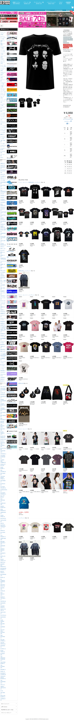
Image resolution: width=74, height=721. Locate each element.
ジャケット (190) (3, 77)
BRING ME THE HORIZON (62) (3, 444)
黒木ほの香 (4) (3, 278)
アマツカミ (9, 189)
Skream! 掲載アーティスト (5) (3, 230)
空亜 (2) (2, 274)
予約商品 (65, 41)
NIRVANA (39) (2, 588)
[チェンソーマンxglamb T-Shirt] (24, 438)
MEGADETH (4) (3, 553)
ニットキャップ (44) (3, 104)
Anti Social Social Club (11, 402)
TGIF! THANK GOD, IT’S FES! (11, 257)
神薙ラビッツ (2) (3, 268)
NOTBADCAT (9, 205)
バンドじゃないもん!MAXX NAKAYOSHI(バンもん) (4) (3, 354)
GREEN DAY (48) (3, 504)
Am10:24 (8, 220)
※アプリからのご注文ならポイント (68, 121)
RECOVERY (9, 158)
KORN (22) (3, 530)
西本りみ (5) (3, 351)
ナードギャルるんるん (11, 309)
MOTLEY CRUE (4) (2, 572)
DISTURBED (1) (3, 481)
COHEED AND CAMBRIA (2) (3, 461)
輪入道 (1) (2, 381)
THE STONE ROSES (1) (3, 663)
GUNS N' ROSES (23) (3, 507)
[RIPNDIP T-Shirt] (35, 459)
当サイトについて (5, 703)
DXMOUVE (9, 225)
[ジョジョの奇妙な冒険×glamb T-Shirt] (24, 481)
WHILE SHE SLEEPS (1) (3, 696)
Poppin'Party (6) (3, 215)
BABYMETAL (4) (3, 167)
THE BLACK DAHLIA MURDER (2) (3, 677)
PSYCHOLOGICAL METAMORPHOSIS (10, 392)
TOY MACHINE (10, 112)
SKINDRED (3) (3, 646)
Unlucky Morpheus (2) (3, 244)
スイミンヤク (9, 375)
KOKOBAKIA (9, 262)
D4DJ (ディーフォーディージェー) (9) (3, 179)
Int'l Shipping (66, 45)
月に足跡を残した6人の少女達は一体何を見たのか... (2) (3, 329)
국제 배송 (66, 47)
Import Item (9, 418)
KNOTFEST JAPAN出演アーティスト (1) (3, 526)
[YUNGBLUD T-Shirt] (35, 527)
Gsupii (8, 241)
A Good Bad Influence (11, 127)
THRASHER (9, 267)
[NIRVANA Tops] (68, 527)
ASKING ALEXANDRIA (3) (3, 401)
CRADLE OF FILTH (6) (3, 465)
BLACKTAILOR (10, 143)
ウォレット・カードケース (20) (3, 123)
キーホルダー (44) (3, 152)
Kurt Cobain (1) (3, 533)
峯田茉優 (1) (3, 370)
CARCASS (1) (3, 453)
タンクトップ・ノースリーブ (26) (3, 37)
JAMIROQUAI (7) (3, 513)
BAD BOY (9, 288)
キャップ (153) (2, 97)
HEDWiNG (9, 334)
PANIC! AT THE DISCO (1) (3, 598)
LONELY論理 (9, 339)
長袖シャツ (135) (3, 44)
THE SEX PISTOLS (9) (3, 643)
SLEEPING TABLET (11, 184)
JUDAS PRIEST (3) (3, 516)
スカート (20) (3, 91)
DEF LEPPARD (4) (3, 471)
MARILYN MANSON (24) (2, 550)
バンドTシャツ (66, 42)
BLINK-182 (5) (3, 439)
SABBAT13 (9, 215)
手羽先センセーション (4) (3, 336)
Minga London (10, 138)
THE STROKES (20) (3, 666)
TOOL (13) (3, 684)
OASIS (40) (3, 590)
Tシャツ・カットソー (67, 37)
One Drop (9, 230)
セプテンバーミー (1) (3, 319)
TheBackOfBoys (10, 345)
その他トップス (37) (3, 86)
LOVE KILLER (9, 386)
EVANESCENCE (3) (3, 490)
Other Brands (9, 423)
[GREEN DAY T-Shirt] (24, 527)
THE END (9, 246)
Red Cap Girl (9, 81)
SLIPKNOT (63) (3, 654)
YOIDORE (9, 91)
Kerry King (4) (3, 518)
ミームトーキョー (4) (3, 368)
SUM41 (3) (3, 671)
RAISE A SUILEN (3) (3, 218)
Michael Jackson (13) (3, 560)
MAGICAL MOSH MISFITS (12, 107)
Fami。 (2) (3, 188)
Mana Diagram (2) (3, 204)
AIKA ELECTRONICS (11, 293)
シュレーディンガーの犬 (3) (3, 304)
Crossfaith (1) (3, 176)
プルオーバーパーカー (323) (3, 73)
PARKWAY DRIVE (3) (3, 606)
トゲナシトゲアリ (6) (3, 342)
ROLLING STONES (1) (3, 640)
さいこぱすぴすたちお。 (11, 179)
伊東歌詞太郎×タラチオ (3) (3, 259)
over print (8, 40)
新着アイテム (16, 2)
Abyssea (8, 164)
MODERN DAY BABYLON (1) (3, 565)
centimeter (9, 148)
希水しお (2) (3, 270)
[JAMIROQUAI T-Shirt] (24, 304)
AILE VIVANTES (10, 319)
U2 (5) (2, 690)
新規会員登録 (59, 10)
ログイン (48, 10)
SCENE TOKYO (10, 45)
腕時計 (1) (2, 134)
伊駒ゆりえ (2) (3, 256)
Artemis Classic (10, 169)
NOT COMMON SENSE (11, 413)
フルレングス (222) (3, 56)
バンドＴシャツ (51, 2)
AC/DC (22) (3, 392)
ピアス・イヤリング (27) (3, 130)
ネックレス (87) (3, 110)
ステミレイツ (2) (3, 316)
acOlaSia (8, 407)
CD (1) (2, 157)
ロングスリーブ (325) (3, 47)
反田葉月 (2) (3, 325)
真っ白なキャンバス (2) (3, 365)
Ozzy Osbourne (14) (2, 594)
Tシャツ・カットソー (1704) (3, 33)
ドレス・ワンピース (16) (3, 94)
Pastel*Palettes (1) (3, 212)
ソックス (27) (3, 127)
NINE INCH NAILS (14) (3, 585)
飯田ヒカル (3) (3, 252)
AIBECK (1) (3, 163)
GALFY (8, 35)
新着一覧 (70, 10)
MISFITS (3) (3, 562)
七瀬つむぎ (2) (3, 347)
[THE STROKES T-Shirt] (68, 304)
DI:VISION (9, 329)
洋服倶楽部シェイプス (11, 283)
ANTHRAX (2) (3, 394)
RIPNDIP (8, 102)
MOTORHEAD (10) (3, 575)
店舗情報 (68, 2)
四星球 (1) (2, 309)
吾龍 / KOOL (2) (3, 288)
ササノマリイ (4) (3, 293)
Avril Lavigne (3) (3, 413)
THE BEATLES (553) (2, 426)
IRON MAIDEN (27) (3, 510)
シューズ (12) (3, 125)
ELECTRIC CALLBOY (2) (3, 487)
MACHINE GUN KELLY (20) (3, 543)
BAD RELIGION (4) (3, 419)
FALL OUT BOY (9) (3, 496)
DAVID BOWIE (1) (3, 468)
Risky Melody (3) (3, 221)
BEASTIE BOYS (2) (2, 422)
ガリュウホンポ (10, 365)
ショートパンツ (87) (3, 53)
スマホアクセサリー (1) (3, 146)
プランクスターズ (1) (3, 362)
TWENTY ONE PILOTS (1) (3, 688)
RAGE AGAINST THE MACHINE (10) (3, 622)
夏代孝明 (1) (3, 344)
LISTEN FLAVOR (10, 76)
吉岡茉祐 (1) (3, 377)
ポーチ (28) (3, 115)
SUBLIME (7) (3, 669)
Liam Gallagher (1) (3, 536)
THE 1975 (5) (3, 386)
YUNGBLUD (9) (3, 699)
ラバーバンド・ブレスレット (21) (3, 137)
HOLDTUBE (9, 428)
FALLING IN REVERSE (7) (3, 493)
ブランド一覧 (27, 2)
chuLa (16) (3, 174)
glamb (8, 50)
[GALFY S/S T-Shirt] (68, 481)
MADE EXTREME (10, 251)
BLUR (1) (2, 441)
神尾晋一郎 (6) (3, 265)
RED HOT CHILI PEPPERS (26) (3, 631)
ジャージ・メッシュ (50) (3, 50)
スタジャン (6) (3, 80)
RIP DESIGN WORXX (11, 438)
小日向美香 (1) (3, 285)
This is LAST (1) (3, 241)
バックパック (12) (3, 119)
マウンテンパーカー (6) (3, 89)
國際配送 (70, 46)
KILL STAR (9, 133)
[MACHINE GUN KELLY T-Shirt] (35, 347)
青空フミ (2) (3, 248)
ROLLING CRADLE (10, 273)
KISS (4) (2, 523)
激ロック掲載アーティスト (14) (3, 282)
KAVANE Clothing (10, 117)
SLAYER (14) (3, 648)
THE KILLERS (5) (3, 521)
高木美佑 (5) (3, 321)
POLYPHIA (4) (3, 615)
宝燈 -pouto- (9, 194)
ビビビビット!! (9, 298)
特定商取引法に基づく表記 (7, 709)
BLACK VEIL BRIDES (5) (3, 436)
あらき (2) (2, 250)
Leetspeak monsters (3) (3, 200)
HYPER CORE (10, 360)
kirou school (9, 449)
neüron (8, 236)
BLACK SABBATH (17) (2, 433)
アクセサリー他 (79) (3, 149)
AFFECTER (9, 433)
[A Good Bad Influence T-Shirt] (68, 438)
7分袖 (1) (2, 58)
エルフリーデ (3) (3, 262)
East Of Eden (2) (3, 186)
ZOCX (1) (2, 246)
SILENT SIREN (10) (3, 226)
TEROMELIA (9, 381)
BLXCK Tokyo (9, 324)
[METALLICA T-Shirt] (24, 191)
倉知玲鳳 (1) (3, 275)
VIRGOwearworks (10, 61)
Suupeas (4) (3, 311)
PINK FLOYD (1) (3, 612)
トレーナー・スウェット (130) (3, 62)
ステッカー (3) (3, 155)
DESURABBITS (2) (3, 183)
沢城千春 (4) (3, 295)
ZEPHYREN (9, 397)
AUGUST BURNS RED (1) (3, 405)
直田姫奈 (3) (3, 313)
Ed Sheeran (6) (3, 484)
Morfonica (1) (3, 207)
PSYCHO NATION (10, 66)
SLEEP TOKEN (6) (3, 651)
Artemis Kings (9, 174)
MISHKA (8, 350)
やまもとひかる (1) (3, 375)
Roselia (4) (3, 224)
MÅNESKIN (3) (3, 546)
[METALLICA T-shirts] (24, 280)
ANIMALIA (9, 370)
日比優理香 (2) (3, 359)
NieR (8, 314)
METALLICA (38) (3, 556)
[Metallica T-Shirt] (24, 213)
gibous (8, 122)
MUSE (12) (3, 577)
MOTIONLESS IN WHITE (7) (3, 569)
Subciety (8, 55)
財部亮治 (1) (3, 323)
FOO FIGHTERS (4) (3, 500)
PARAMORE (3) (3, 603)
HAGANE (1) (3, 195)
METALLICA (65, 40)
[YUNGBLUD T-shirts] (24, 548)
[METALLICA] (46, 392)
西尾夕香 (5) (3, 349)
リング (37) (3, 132)
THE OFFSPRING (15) (3, 681)
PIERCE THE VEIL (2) (3, 609)
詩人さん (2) (3, 300)
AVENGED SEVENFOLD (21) (3, 409)
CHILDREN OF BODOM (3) (3, 457)
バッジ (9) (2, 143)
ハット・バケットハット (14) (3, 101)
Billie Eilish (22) (3, 429)
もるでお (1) (3, 372)
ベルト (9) (2, 116)
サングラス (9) (3, 107)
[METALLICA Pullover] (24, 392)
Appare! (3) (3, 165)
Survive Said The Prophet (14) (3, 237)
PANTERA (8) (3, 601)
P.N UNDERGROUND (11, 71)
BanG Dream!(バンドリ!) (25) (3, 171)
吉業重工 (8, 153)
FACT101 (8, 355)
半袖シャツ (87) (3, 41)
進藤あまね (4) (3, 307)
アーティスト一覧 (39, 2)
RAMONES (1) (3, 627)
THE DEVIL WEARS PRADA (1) (3, 477)
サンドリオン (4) (3, 298)
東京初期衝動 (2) (3, 339)
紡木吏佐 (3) (3, 333)
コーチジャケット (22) (3, 83)
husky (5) (2, 197)
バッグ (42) (3, 113)
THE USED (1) (3, 693)
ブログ (61, 2)
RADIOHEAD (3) (3, 617)
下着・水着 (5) (3, 141)
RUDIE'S (8, 97)
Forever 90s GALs (10, 303)
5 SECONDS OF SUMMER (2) (3, 390)
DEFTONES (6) (3, 474)
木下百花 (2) (3, 272)
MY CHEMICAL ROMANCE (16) (3, 581)
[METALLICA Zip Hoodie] (35, 392)
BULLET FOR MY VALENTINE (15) (3, 450)
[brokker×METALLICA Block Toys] (24, 414)
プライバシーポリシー (6, 712)
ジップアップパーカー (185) (3, 69)
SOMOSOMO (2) (3, 234)
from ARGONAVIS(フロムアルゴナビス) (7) (3, 191)
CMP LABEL (9, 200)
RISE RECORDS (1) (3, 636)
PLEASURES (9, 443)
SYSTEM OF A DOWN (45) (3, 673)
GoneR (8, 278)
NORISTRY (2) (3, 209)
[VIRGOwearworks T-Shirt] (46, 481)
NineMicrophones (10, 210)
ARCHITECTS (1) (3, 397)
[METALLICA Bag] (68, 392)
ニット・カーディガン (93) (3, 65)
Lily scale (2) (3, 202)
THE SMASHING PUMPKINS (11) (3, 658)
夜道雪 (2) (2, 379)
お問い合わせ (4, 706)
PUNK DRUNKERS (10, 86)
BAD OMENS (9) (3, 416)
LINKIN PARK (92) (3, 539)
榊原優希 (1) (3, 291)
